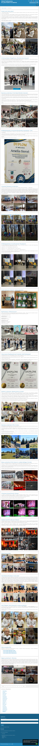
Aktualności (9, 8)
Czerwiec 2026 (5, 691)
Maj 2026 (4, 692)
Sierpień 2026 (4, 690)
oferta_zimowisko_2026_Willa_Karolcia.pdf (9, 651)
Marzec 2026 (4, 694)
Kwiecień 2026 (5, 693)
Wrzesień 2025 (5, 699)
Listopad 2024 (5, 708)
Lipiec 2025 (4, 701)
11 (19, 686)
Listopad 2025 (5, 697)
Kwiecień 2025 (5, 703)
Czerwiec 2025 (5, 702)
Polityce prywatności (34, 742)
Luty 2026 (4, 695)
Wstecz (3, 686)
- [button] (30, 0)
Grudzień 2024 (5, 707)
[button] (31, 1)
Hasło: (1, 721)
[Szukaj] (37, 2)
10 (17, 686)
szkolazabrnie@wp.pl (5, 732)
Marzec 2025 (4, 704)
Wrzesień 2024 (5, 709)
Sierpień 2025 (4, 700)
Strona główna (4, 8)
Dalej (23, 686)
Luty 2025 (4, 705)
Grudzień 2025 (5, 696)
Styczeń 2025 (4, 706)
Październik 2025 (5, 698)
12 (21, 686)
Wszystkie (4, 711)
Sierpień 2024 (4, 710)
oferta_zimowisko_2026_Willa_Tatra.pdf (9, 650)
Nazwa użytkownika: (3, 718)
